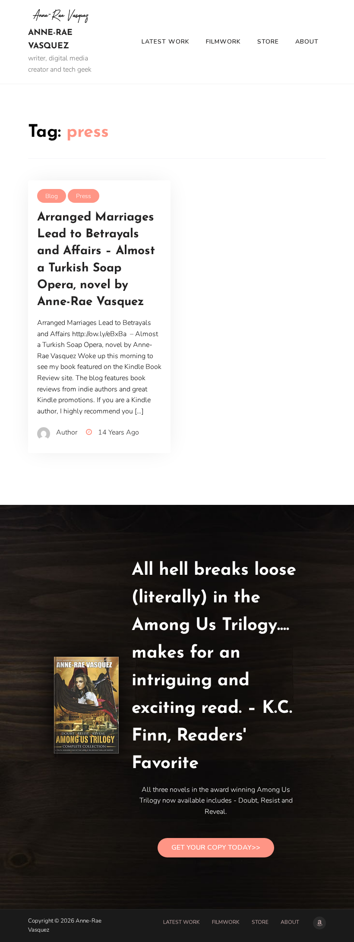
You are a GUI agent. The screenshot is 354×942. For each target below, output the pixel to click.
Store (268, 42)
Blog (51, 196)
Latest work (166, 42)
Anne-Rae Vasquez (50, 39)
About (307, 42)
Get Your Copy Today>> (215, 847)
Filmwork (223, 42)
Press (83, 196)
